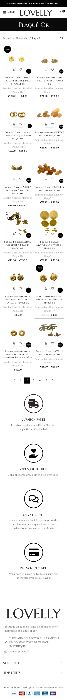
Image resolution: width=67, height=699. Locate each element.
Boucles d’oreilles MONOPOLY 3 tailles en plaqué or (49, 245)
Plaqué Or (22, 38)
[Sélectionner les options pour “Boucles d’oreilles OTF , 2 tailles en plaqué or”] (46, 343)
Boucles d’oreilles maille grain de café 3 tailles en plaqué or (18, 135)
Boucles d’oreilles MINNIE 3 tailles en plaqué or (49, 189)
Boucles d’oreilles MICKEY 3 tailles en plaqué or (49, 134)
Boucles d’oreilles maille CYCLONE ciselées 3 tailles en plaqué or (17, 80)
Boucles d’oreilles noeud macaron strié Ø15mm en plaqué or (49, 299)
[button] (14, 288)
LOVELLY (9, 687)
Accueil (7, 38)
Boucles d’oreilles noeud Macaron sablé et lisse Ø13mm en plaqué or (18, 299)
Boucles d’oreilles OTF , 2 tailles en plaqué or (49, 353)
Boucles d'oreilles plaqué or (17, 88)
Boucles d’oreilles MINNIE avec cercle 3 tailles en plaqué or (17, 245)
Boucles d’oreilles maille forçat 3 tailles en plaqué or (49, 80)
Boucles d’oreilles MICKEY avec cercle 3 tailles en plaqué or (17, 190)
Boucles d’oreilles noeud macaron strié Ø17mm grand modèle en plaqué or (17, 354)
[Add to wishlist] (21, 69)
